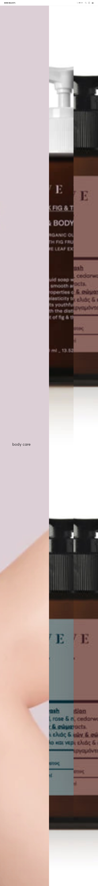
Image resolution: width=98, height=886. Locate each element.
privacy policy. (44, 444)
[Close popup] (60, 426)
